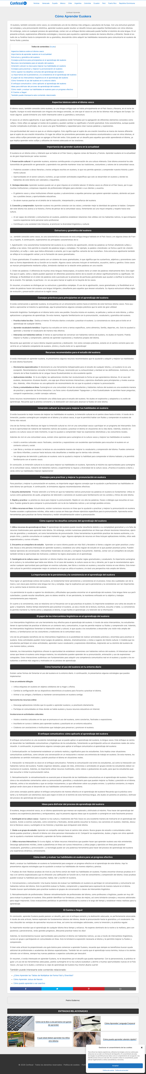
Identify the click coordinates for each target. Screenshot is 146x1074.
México (62, 3)
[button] (142, 1047)
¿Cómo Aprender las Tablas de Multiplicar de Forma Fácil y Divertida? (43, 975)
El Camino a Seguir (19, 92)
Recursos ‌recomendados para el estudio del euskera (32, 63)
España (55, 3)
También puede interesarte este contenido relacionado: (33, 95)
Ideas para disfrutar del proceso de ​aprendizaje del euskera (35, 86)
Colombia (87, 3)
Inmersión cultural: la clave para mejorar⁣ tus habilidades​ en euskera (38, 66)
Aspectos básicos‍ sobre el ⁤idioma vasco (27, 51)
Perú (103, 3)
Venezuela (45, 3)
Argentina (77, 3)
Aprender (76, 12)
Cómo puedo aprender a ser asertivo (29, 983)
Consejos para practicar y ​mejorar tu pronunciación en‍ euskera (36, 69)
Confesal (69, 12)
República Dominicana (127, 3)
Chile (70, 3)
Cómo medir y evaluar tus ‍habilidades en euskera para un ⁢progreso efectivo (42, 89)
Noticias (36, 3)
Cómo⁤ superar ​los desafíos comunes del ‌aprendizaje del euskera (37, 72)
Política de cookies (108, 1070)
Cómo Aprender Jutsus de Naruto (27, 979)
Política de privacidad (121, 1070)
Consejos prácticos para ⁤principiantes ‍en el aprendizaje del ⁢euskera (38, 60)
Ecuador (97, 3)
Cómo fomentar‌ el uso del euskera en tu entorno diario (33, 80)
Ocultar (52, 47)
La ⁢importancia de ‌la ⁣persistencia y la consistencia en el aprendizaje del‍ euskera (43, 75)
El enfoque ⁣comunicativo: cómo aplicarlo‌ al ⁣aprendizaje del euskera (38, 83)
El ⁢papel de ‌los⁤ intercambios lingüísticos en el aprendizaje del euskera (39, 78)
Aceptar (115, 1066)
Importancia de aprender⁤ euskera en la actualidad (31, 54)
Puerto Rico (112, 3)
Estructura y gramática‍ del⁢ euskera (25, 57)
